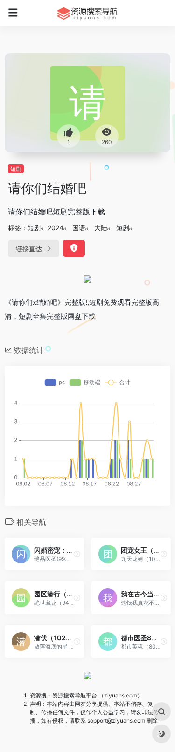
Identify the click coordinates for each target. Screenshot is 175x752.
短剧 (15, 168)
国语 (78, 228)
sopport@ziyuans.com (116, 720)
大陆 (100, 228)
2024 (55, 228)
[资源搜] (87, 13)
